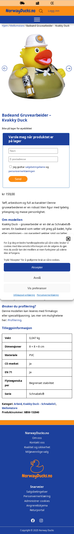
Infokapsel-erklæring (24, 295)
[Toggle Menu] (37, 19)
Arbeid (18, 404)
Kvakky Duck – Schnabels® (39, 404)
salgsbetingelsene (35, 167)
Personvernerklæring (48, 295)
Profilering (14, 320)
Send (18, 179)
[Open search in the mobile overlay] (41, 11)
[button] (68, 239)
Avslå (37, 277)
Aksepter (37, 267)
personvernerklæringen (22, 171)
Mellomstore (17, 25)
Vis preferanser (37, 288)
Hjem (5, 25)
